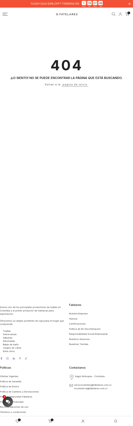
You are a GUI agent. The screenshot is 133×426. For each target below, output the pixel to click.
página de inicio (75, 84)
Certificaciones (77, 323)
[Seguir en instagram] (7, 358)
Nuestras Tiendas (78, 344)
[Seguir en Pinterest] (20, 358)
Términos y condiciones (13, 412)
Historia (73, 318)
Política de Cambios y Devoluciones (19, 391)
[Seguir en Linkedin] (13, 358)
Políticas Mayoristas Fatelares (16, 396)
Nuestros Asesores (79, 339)
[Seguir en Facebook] (1, 358)
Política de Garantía (10, 381)
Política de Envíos (9, 386)
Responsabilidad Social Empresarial (88, 334)
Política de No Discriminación (85, 328)
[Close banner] (129, 4)
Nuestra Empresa (78, 313)
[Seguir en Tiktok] (26, 358)
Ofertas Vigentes (9, 376)
